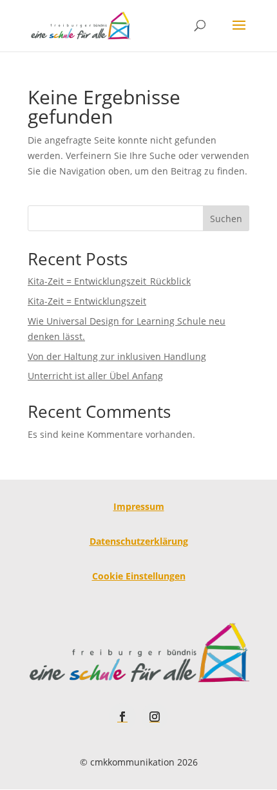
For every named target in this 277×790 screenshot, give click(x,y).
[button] (239, 33)
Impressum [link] (138, 506)
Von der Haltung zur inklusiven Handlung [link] (117, 356)
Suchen (226, 218)
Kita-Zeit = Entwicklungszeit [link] (87, 301)
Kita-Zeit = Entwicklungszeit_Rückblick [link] (109, 281)
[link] (80, 25)
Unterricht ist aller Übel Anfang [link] (95, 376)
